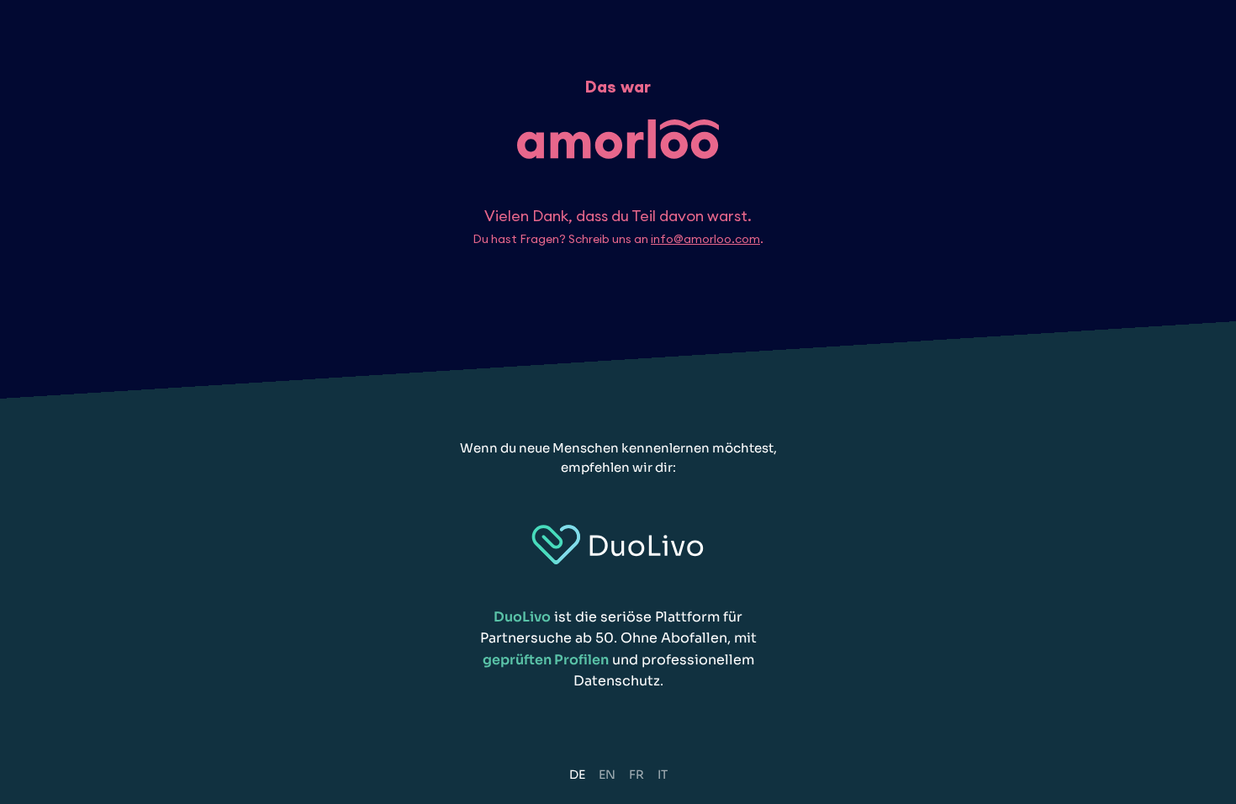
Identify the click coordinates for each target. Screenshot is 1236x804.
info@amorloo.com (705, 238)
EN (607, 774)
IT (663, 774)
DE (577, 774)
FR (636, 774)
